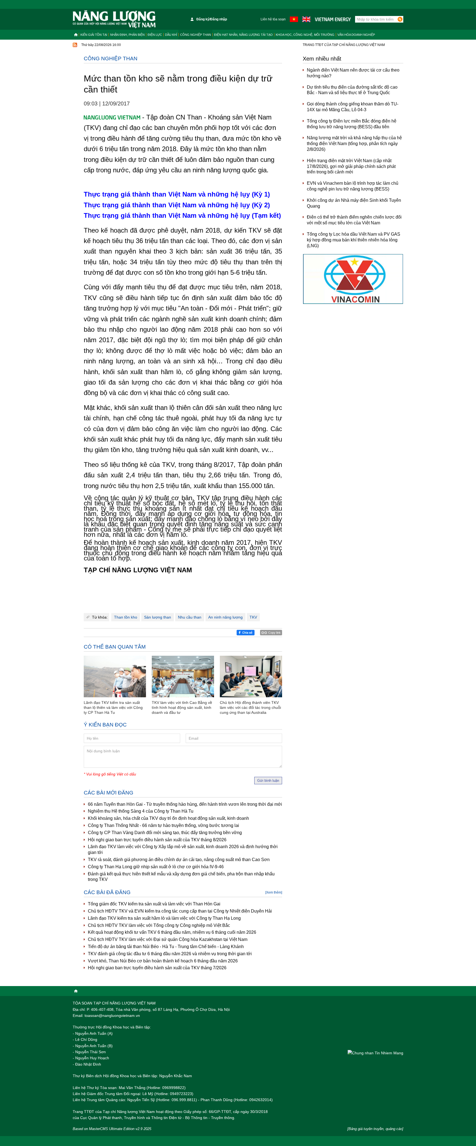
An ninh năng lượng (225, 617)
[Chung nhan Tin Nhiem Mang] (375, 1053)
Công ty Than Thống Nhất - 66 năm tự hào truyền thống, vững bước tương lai (163, 825)
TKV (253, 617)
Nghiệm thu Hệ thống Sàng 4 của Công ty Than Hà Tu (140, 811)
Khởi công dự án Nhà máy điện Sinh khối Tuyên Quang (354, 203)
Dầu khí (171, 34)
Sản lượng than (157, 617)
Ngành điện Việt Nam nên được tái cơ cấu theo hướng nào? (353, 73)
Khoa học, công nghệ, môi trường (305, 34)
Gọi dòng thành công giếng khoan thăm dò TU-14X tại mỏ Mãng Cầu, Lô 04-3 (352, 107)
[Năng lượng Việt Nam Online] (114, 19)
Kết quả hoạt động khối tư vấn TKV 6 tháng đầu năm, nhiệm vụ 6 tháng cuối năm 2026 (172, 932)
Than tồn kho (125, 617)
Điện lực (155, 34)
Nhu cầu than (189, 617)
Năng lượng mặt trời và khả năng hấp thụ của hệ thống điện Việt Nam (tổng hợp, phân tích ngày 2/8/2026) (354, 143)
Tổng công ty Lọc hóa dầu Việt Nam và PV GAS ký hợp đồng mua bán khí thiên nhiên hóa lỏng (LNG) (353, 240)
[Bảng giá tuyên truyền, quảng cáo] (375, 1129)
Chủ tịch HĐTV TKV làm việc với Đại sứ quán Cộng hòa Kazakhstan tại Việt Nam (167, 939)
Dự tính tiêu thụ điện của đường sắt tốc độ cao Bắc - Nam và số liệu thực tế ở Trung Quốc (352, 90)
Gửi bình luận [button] (268, 780)
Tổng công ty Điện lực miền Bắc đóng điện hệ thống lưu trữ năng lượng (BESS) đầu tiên (351, 124)
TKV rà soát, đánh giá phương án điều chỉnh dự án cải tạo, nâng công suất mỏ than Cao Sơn (179, 859)
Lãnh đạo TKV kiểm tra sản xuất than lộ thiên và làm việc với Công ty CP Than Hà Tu (113, 707)
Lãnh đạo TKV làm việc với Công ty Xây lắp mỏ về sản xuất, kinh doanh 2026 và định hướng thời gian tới (183, 849)
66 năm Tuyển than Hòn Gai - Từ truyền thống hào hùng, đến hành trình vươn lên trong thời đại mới (185, 804)
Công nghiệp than (195, 34)
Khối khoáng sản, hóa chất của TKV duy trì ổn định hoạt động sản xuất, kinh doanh (168, 818)
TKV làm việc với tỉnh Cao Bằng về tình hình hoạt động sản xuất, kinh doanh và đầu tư (182, 707)
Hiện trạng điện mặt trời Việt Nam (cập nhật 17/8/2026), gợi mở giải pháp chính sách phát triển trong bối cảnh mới (351, 166)
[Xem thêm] (273, 892)
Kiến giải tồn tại (93, 34)
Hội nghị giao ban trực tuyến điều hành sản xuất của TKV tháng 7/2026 (157, 967)
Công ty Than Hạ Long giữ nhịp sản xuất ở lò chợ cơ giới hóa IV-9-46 (156, 866)
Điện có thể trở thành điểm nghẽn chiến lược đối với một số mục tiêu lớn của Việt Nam (354, 220)
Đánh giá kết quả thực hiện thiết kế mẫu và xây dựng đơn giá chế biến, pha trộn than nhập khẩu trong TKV (181, 877)
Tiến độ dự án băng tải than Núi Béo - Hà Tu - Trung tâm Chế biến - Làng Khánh (166, 946)
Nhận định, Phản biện (127, 34)
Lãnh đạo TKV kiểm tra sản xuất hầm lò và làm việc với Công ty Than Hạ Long (164, 918)
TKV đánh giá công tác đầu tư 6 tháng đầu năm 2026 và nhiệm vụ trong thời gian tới (170, 953)
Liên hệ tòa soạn (273, 19)
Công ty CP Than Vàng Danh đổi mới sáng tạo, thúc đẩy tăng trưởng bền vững (165, 832)
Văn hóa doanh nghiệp (356, 34)
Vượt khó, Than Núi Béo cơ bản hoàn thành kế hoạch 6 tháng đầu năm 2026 (163, 961)
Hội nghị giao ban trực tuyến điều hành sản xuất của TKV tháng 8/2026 (157, 839)
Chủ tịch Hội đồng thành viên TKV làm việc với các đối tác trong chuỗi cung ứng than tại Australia (250, 707)
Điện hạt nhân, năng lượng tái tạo (243, 34)
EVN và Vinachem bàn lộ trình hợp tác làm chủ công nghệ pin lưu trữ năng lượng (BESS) (352, 186)
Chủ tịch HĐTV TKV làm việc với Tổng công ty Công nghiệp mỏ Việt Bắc (159, 925)
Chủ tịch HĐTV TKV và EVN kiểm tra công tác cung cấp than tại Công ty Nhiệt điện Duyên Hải (180, 911)
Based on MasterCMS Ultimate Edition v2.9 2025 (112, 1129)
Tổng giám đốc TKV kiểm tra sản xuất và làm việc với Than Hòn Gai (154, 904)
